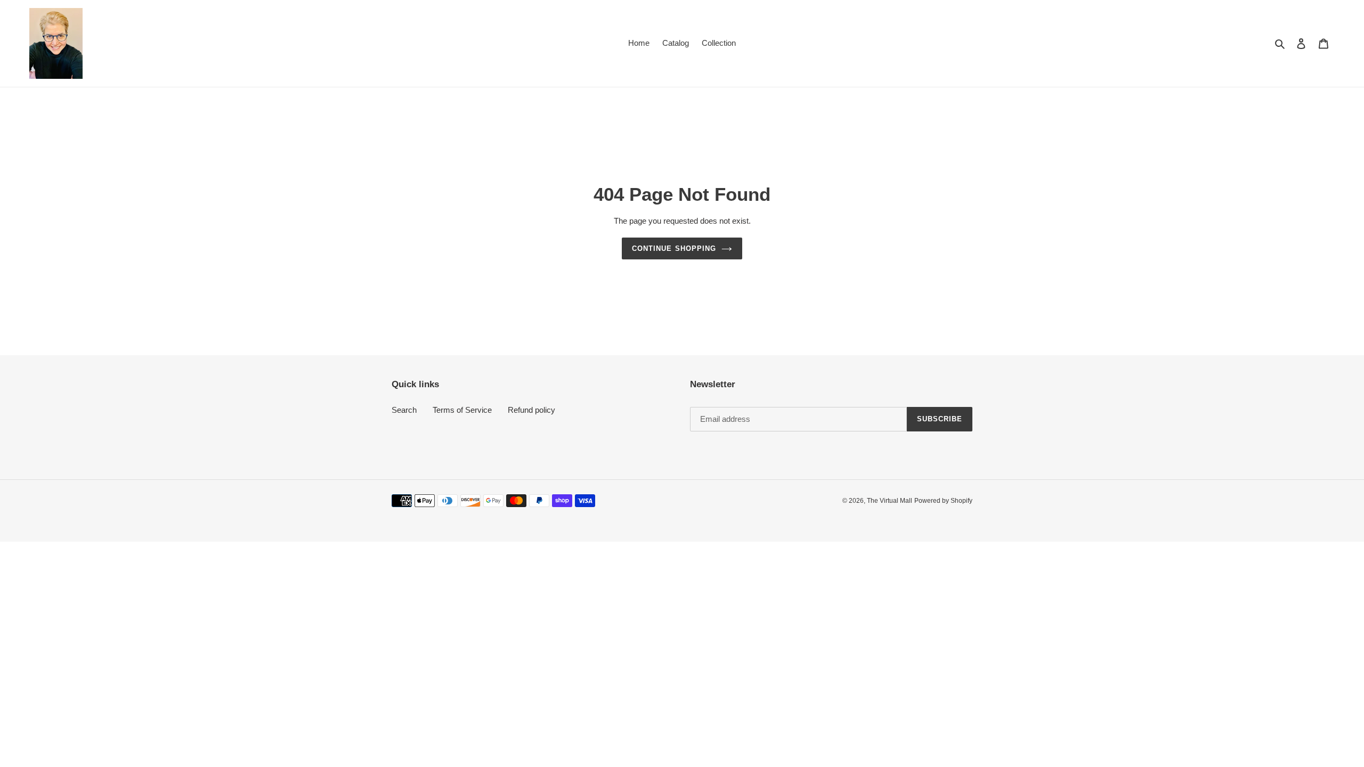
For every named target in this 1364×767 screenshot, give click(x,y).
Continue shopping (674, 248)
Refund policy (531, 409)
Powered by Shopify (943, 500)
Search (404, 409)
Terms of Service (462, 409)
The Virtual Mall (889, 500)
